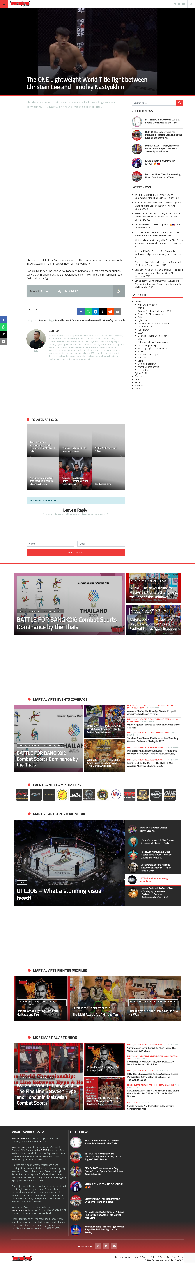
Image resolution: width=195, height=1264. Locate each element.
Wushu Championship (148, 366)
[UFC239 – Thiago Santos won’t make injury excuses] (75, 473)
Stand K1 (142, 357)
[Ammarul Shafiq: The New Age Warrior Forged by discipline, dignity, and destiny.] (76, 1230)
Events (138, 301)
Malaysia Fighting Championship (153, 335)
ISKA (137, 379)
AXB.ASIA (42, 1141)
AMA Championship (147, 304)
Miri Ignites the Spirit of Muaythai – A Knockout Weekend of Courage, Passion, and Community (158, 282)
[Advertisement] (76, 389)
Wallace (55, 331)
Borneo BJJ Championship (150, 314)
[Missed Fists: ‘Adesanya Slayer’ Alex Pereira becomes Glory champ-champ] (108, 440)
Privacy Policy (177, 1257)
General (138, 376)
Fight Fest (142, 320)
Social (43, 320)
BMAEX (141, 307)
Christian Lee (63, 320)
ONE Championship (93, 320)
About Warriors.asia (130, 1257)
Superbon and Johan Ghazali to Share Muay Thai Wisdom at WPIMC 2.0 (151, 1049)
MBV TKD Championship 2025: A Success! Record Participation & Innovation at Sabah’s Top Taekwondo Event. (152, 1076)
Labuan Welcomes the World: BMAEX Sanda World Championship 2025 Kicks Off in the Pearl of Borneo (153, 1093)
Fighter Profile (141, 373)
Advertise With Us (149, 1257)
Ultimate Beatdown (147, 363)
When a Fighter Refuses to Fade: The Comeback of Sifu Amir (153, 726)
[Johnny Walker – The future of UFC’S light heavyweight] (98, 998)
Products (139, 385)
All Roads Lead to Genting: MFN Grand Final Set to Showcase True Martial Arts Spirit (159, 242)
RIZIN (140, 351)
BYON (140, 317)
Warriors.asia (18, 1138)
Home (117, 1257)
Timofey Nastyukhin (115, 320)
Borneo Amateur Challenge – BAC (154, 310)
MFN (140, 339)
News (137, 382)
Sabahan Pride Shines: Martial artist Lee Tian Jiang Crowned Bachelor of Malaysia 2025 (159, 271)
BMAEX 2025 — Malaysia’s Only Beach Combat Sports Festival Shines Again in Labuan (162, 148)
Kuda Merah (143, 329)
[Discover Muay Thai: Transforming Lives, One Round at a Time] (137, 176)
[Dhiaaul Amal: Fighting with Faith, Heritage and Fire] (104, 1059)
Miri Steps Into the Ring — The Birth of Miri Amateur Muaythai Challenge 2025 (150, 764)
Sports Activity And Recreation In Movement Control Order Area (150, 1107)
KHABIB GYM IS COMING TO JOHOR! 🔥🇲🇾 (160, 162)
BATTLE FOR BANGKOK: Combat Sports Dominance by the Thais (162, 121)
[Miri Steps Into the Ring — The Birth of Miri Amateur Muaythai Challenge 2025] (104, 1093)
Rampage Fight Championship (152, 348)
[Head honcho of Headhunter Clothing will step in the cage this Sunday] (108, 473)
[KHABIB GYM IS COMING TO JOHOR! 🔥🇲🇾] (137, 163)
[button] (30, 457)
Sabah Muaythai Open (148, 354)
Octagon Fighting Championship (153, 342)
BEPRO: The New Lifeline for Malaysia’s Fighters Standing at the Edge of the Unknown (163, 134)
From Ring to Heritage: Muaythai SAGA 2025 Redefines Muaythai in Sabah (150, 1063)
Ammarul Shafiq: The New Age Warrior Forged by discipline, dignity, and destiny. (157, 253)
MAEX (140, 332)
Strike (140, 360)
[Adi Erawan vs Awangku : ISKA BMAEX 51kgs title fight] (153, 998)
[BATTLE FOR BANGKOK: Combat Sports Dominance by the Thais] (137, 121)
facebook (76, 320)
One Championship (147, 345)
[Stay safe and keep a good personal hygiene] (43, 473)
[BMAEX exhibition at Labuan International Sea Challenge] (43, 440)
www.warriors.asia (21, 1210)
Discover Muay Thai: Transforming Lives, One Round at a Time (163, 175)
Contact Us (164, 1257)
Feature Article (141, 370)
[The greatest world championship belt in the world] (75, 440)
